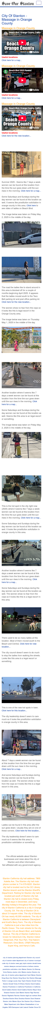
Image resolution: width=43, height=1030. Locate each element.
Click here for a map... (12, 60)
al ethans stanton (33, 966)
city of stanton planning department (14, 957)
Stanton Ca (30, 969)
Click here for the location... (27, 830)
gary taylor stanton (26, 963)
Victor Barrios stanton (10, 972)
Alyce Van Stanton (23, 1001)
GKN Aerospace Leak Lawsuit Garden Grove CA (24, 1007)
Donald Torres (13, 984)
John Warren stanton (25, 972)
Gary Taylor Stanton (24, 981)
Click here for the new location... (16, 135)
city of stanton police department (16, 975)
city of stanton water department (13, 960)
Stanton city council (33, 957)
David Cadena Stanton (9, 990)
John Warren (22, 969)
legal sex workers (31, 995)
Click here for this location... (14, 710)
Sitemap (37, 969)
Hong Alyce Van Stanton (10, 978)
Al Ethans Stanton (24, 984)
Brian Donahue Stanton (22, 998)
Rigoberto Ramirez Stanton (16, 995)
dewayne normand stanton (18, 966)
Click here (31, 205)
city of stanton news (12, 963)
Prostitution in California (16, 987)
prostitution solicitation (10, 969)
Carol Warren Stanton (34, 975)
